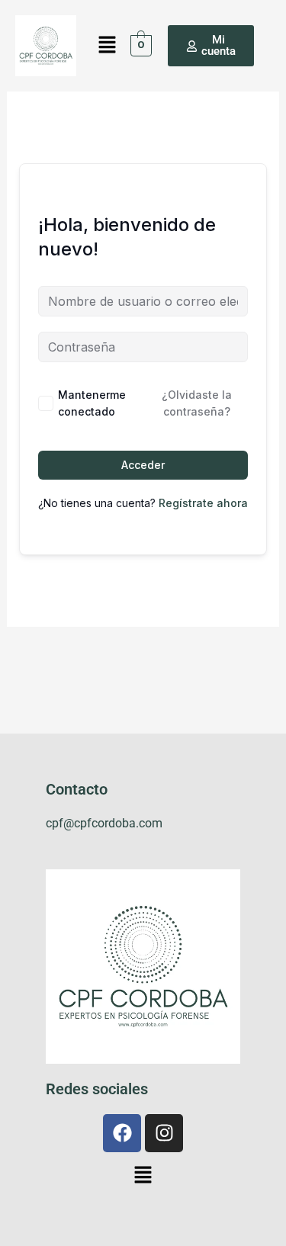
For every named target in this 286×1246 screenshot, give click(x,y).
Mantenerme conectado (92, 403)
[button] (107, 45)
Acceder (143, 464)
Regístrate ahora (203, 502)
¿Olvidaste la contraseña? (197, 403)
